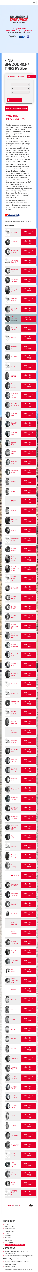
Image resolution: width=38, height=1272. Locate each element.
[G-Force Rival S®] (7, 607)
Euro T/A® (14, 530)
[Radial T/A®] (7, 904)
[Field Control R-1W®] (7, 539)
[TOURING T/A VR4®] (7, 1106)
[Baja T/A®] (7, 357)
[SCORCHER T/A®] (7, 961)
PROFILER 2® (15, 875)
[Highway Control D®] (7, 712)
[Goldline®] (7, 684)
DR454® (13, 501)
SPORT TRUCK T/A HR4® (14, 980)
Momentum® (15, 789)
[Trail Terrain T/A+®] (7, 1155)
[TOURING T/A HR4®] (7, 1068)
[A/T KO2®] (7, 242)
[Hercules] (20, 1205)
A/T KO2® (14, 242)
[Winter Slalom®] (7, 1174)
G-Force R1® (14, 588)
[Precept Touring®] (7, 856)
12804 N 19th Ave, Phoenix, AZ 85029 (19, 31)
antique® (13, 338)
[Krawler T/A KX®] (7, 751)
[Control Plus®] (7, 452)
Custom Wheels (10, 1229)
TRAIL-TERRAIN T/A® (14, 1164)
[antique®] (7, 338)
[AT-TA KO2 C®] (7, 347)
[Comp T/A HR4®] (7, 414)
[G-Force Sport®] (7, 616)
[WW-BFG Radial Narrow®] (7, 1193)
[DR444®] (7, 491)
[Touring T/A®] (7, 1058)
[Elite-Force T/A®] (7, 520)
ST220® (13, 990)
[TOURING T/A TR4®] (7, 1096)
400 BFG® (14, 232)
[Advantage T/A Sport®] (7, 280)
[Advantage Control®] (7, 251)
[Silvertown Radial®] (7, 971)
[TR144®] (7, 1125)
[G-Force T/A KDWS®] (7, 674)
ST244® (13, 1019)
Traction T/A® (15, 1145)
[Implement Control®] (7, 741)
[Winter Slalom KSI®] (7, 1183)
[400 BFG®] (7, 232)
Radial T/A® (14, 904)
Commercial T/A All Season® (14, 385)
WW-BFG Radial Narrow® (14, 1193)
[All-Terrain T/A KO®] (7, 309)
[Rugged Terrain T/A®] (7, 942)
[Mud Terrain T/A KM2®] (7, 808)
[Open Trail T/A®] (7, 836)
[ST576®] (7, 1049)
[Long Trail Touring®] (7, 770)
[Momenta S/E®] (7, 779)
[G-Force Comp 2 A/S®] (7, 549)
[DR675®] (7, 510)
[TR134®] (7, 1116)
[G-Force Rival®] (7, 597)
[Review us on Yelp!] (10, 36)
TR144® (13, 1125)
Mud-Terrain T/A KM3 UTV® (14, 827)
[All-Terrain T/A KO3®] (7, 328)
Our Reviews (9, 1242)
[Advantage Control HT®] (7, 261)
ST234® (13, 1009)
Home (7, 1224)
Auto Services (9, 1231)
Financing (8, 1235)
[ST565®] (7, 1029)
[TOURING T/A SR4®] (7, 1087)
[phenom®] (7, 846)
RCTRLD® (14, 913)
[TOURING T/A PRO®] (7, 1077)
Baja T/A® (14, 357)
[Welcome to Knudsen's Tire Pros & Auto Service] (19, 19)
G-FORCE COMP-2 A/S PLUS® (15, 568)
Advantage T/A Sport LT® (14, 289)
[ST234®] (7, 1009)
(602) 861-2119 (19, 29)
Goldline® (14, 684)
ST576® (13, 1049)
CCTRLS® (14, 376)
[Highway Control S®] (7, 722)
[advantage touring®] (7, 299)
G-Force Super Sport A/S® (14, 635)
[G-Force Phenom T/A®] (7, 578)
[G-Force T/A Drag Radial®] (7, 645)
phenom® (14, 846)
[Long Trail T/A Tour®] (7, 760)
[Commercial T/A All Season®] (7, 386)
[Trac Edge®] (7, 1135)
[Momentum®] (7, 789)
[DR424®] (7, 481)
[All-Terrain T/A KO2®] (7, 318)
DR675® (13, 510)
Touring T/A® (15, 1058)
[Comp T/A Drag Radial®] (7, 405)
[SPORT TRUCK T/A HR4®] (7, 980)
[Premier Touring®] (7, 866)
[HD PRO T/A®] (7, 693)
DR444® (13, 491)
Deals (7, 1233)
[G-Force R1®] (7, 588)
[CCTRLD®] (7, 366)
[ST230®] (7, 999)
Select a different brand (17, 108)
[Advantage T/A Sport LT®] (7, 290)
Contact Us (8, 1240)
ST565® (13, 1029)
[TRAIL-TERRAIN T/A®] (7, 1164)
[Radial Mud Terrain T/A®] (7, 894)
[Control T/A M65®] (7, 462)
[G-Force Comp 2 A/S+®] (7, 559)
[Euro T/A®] (7, 530)
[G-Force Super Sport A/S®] (7, 635)
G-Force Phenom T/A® (13, 578)
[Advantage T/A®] (7, 270)
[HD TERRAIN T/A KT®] (7, 703)
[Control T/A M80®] (7, 471)
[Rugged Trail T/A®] (7, 951)
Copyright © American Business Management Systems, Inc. (19, 1269)
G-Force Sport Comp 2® (14, 626)
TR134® (13, 1116)
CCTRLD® (14, 366)
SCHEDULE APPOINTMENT (15, 1245)
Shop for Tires (9, 1226)
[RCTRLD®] (7, 913)
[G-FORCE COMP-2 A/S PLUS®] (7, 569)
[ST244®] (7, 1019)
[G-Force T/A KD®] (7, 655)
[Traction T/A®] (7, 1145)
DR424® (13, 481)
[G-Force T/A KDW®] (7, 664)
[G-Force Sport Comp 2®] (7, 626)
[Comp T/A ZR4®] (7, 433)
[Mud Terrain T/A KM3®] (7, 817)
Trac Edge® (14, 1135)
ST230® (13, 999)
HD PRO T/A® (15, 693)
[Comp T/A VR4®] (7, 424)
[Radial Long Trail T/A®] (7, 885)
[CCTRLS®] (7, 376)
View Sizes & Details (28, 232)
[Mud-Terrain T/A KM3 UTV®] (7, 827)
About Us (8, 1238)
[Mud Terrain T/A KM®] (7, 798)
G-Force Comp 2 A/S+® (13, 559)
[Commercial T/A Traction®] (7, 395)
